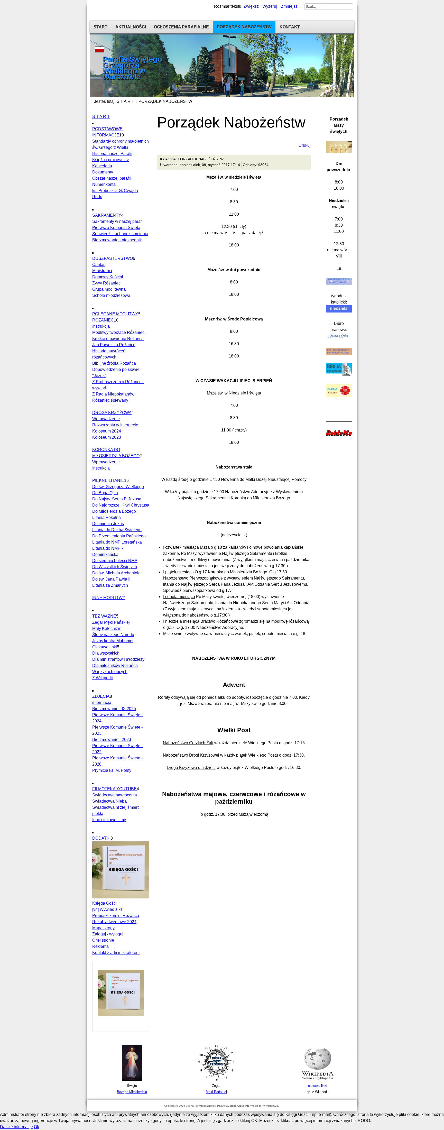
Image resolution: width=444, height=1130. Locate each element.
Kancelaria (102, 166)
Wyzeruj (269, 6)
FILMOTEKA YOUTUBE (114, 789)
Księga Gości (104, 903)
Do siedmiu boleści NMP (114, 560)
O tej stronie (103, 940)
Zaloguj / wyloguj (107, 934)
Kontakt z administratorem (116, 952)
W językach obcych (109, 671)
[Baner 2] (216, 1079)
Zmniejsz (289, 6)
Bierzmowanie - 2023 (111, 739)
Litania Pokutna (106, 517)
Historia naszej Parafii (112, 153)
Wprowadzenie (106, 419)
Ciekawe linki (104, 647)
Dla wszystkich (105, 653)
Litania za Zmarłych (110, 585)
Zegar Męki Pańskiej (111, 622)
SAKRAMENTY (106, 215)
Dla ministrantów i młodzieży (118, 659)
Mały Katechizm (106, 628)
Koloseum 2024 (106, 431)
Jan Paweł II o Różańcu (113, 345)
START (100, 27)
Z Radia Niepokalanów (113, 394)
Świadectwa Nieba (109, 801)
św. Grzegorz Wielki (110, 147)
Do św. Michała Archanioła (116, 573)
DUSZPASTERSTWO (112, 258)
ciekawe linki (317, 1086)
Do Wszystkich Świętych (114, 567)
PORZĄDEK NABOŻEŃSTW (244, 27)
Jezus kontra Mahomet (112, 641)
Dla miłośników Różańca (115, 665)
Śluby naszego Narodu (113, 634)
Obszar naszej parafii (111, 178)
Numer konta (104, 184)
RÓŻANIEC (103, 320)
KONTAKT (290, 27)
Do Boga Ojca (105, 493)
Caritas (98, 264)
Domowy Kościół (107, 277)
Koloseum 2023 (106, 437)
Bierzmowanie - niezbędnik (117, 240)
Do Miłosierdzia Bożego (114, 511)
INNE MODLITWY (108, 597)
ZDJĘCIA (101, 696)
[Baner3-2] (318, 1079)
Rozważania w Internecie (115, 425)
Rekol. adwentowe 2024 (114, 922)
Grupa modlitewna (109, 289)
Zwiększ (251, 6)
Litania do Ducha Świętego (117, 530)
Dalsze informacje (16, 1127)
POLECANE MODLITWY (115, 314)
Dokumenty (102, 172)
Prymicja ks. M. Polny (111, 770)
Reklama (100, 946)
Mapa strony (103, 928)
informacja (101, 702)
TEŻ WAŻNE (104, 616)
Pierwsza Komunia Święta (116, 227)
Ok (36, 1127)
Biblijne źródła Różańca (114, 363)
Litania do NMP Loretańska (117, 542)
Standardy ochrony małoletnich (120, 141)
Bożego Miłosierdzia (132, 1092)
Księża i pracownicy (110, 160)
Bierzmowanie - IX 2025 (114, 708)
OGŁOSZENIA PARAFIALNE (181, 27)
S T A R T (125, 101)
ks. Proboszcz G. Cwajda (115, 190)
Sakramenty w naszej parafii (118, 221)
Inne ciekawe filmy (109, 819)
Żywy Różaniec (106, 283)
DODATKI (101, 838)
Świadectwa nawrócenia (114, 795)
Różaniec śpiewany (110, 400)
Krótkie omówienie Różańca (118, 338)
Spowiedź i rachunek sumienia (120, 234)
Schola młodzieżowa (111, 295)
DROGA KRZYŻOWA (112, 412)
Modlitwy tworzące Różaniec (118, 332)
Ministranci (102, 271)
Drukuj (305, 145)
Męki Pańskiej (216, 1092)
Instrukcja (101, 326)
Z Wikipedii (102, 678)
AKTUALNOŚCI (130, 27)
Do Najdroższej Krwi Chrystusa (120, 505)
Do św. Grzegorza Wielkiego (118, 486)
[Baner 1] (132, 1079)
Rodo (97, 197)
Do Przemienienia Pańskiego (119, 536)
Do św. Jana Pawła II (111, 579)
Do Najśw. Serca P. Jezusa (116, 499)
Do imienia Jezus (108, 523)
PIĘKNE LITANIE (108, 480)
